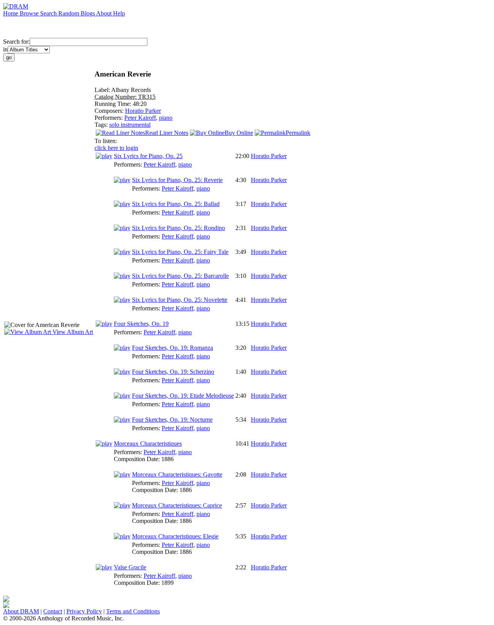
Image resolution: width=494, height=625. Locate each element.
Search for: (16, 41)
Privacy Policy (84, 611)
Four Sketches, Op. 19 (141, 323)
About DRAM (21, 611)
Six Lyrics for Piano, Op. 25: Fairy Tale (180, 252)
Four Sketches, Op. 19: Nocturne (172, 419)
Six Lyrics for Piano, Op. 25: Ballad (176, 204)
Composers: (110, 110)
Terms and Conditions (133, 611)
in (5, 49)
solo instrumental (130, 124)
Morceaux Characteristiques (148, 443)
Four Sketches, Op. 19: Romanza (172, 347)
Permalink (298, 132)
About (104, 13)
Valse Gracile (130, 567)
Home (11, 13)
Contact (52, 611)
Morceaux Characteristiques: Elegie (175, 536)
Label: (103, 90)
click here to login (116, 148)
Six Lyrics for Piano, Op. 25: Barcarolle (180, 275)
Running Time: (114, 103)
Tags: (102, 124)
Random (69, 13)
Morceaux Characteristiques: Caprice (177, 505)
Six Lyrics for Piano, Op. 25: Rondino (178, 228)
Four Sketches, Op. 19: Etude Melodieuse (183, 395)
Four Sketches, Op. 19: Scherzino (173, 371)
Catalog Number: (116, 97)
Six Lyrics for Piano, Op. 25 (148, 156)
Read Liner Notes (166, 132)
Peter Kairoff (140, 117)
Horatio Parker (143, 110)
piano (166, 117)
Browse (30, 13)
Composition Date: (137, 459)
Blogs (88, 13)
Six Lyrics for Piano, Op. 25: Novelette (179, 299)
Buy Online (239, 132)
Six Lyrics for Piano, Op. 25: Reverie (177, 180)
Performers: (109, 117)
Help (119, 13)
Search (49, 13)
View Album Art (72, 332)
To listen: (106, 141)
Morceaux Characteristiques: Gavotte (177, 474)
